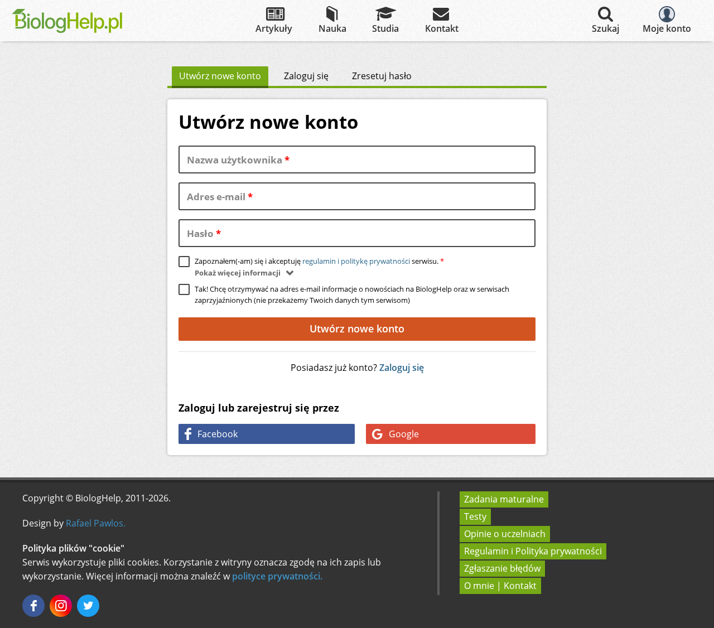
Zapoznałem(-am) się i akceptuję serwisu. (319, 261)
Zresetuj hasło (382, 76)
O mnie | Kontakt (500, 585)
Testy (475, 516)
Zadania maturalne (504, 499)
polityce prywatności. (277, 576)
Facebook (217, 434)
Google (404, 434)
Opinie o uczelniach (505, 534)
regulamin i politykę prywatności (356, 261)
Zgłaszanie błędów (502, 568)
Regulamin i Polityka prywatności (533, 551)
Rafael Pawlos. (96, 523)
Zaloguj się (306, 76)
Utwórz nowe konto (223, 76)
